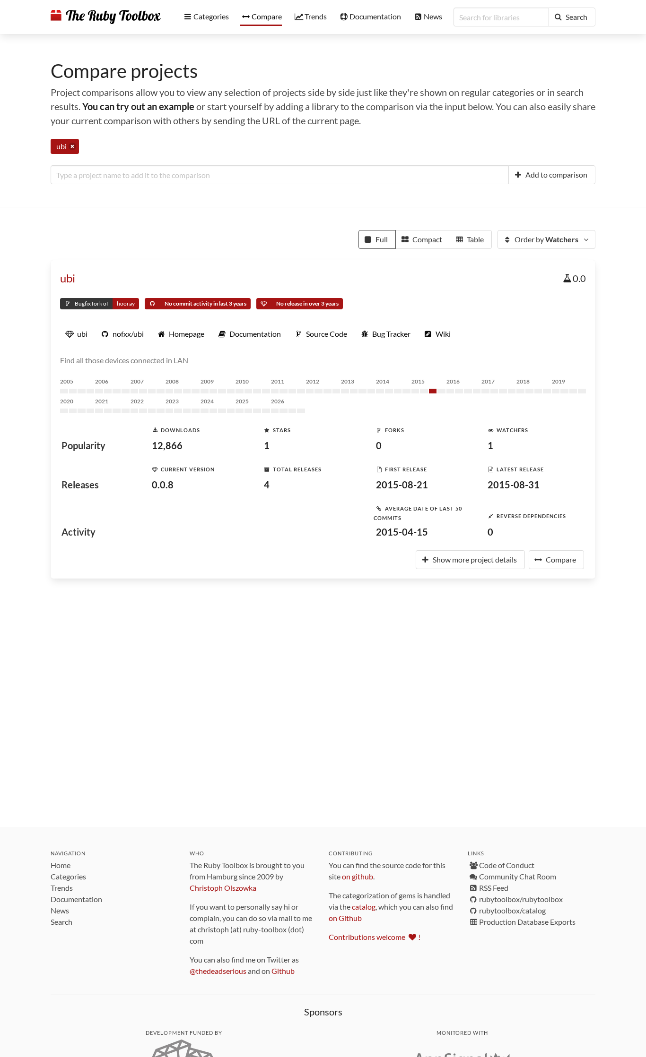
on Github (345, 917)
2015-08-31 (514, 484)
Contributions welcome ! (374, 936)
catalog (363, 906)
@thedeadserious (218, 970)
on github (357, 876)
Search (61, 921)
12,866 (167, 445)
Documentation (76, 899)
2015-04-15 (402, 531)
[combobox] (280, 174)
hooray (126, 303)
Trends (62, 887)
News (60, 910)
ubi (67, 278)
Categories (68, 876)
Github (283, 970)
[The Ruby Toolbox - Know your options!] (105, 17)
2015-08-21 (402, 484)
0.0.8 (163, 484)
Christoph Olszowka (223, 887)
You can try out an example (138, 106)
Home (60, 865)
